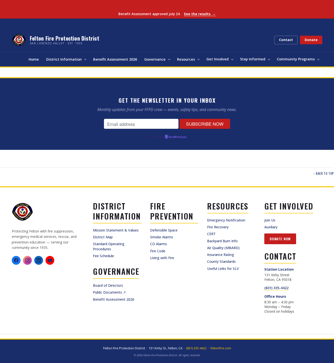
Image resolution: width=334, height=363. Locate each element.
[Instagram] (27, 260)
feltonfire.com (220, 348)
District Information (64, 59)
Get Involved (217, 59)
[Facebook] (16, 260)
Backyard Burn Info (222, 241)
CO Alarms (158, 244)
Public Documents (109, 292)
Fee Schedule (103, 255)
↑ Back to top (323, 173)
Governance (155, 59)
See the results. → (200, 14)
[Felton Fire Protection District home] (23, 212)
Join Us (269, 220)
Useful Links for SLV (223, 268)
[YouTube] (49, 260)
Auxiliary (271, 227)
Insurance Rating (220, 254)
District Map (103, 237)
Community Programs (296, 59)
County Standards (221, 261)
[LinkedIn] (38, 260)
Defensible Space (164, 230)
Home (34, 59)
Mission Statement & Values (116, 230)
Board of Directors (108, 285)
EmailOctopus (177, 137)
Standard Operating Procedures (108, 246)
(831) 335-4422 (276, 288)
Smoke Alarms (161, 237)
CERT (211, 233)
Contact (286, 40)
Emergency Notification (226, 220)
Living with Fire (162, 257)
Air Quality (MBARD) (223, 247)
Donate (311, 40)
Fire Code (157, 251)
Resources (186, 59)
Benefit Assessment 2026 (115, 59)
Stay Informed (252, 59)
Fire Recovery (218, 227)
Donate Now (280, 238)
